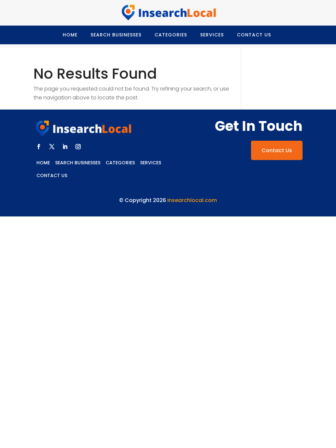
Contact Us (254, 34)
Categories (171, 34)
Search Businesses (116, 34)
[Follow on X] (52, 146)
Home (70, 34)
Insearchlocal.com (192, 200)
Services (212, 34)
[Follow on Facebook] (38, 146)
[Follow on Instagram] (78, 146)
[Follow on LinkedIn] (65, 146)
